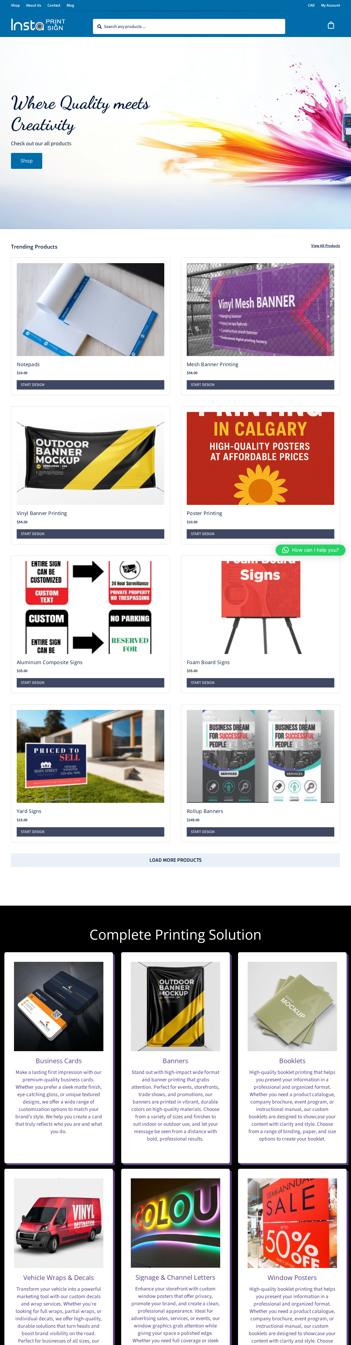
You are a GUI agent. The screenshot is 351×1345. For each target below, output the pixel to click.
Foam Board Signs (208, 662)
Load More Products (175, 860)
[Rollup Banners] (260, 756)
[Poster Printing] (260, 458)
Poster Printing (204, 513)
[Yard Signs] (90, 756)
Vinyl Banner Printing (42, 513)
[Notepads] (90, 309)
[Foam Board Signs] (260, 607)
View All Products (325, 246)
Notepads (28, 364)
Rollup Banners (205, 811)
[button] (311, 550)
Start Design (32, 385)
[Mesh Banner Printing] (260, 309)
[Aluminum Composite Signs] (90, 607)
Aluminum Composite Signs (50, 662)
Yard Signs (29, 811)
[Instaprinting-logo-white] (38, 21)
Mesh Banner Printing (212, 364)
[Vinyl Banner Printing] (90, 458)
